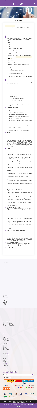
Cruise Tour (4, 303)
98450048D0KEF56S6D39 (15, 402)
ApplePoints (4, 361)
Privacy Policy (5, 339)
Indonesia (4, 288)
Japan (4, 266)
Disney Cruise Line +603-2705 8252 (8, 317)
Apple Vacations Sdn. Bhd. (14, 401)
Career (4, 332)
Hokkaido (4, 274)
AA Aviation (4, 355)
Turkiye (4, 291)
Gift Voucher (4, 333)
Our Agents (4, 330)
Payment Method (5, 360)
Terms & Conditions (6, 340)
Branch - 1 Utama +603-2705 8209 (8, 324)
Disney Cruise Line (5, 301)
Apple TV (4, 346)
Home (12, 11)
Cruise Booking (5, 304)
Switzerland (4, 283)
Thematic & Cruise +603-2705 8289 (8, 315)
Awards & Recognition (6, 331)
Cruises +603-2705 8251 (7, 316)
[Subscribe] (33, 374)
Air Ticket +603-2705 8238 (7, 318)
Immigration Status (5, 365)
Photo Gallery (5, 348)
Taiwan (4, 290)
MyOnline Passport (5, 364)
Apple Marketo (5, 353)
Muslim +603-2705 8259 (7, 319)
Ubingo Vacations (5, 354)
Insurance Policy (5, 338)
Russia (4, 275)
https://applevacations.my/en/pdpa (15, 245)
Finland (4, 272)
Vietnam (4, 292)
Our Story (4, 329)
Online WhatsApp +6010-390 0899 (8, 325)
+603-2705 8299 (9, 0)
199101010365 (20, 401)
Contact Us (15, 0)
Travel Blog (4, 347)
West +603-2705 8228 (6, 314)
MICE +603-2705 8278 (6, 321)
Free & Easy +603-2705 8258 (7, 320)
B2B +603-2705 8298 (6, 322)
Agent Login (4, 363)
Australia (4, 263)
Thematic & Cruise (5, 297)
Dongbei (4, 280)
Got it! (18, 406)
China (3, 264)
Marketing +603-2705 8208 (7, 323)
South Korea (4, 267)
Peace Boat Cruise (5, 302)
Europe (4, 265)
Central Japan (5, 271)
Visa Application (5, 362)
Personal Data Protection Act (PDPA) (20, 11)
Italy (3, 289)
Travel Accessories (6, 349)
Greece (4, 273)
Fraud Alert (4, 345)
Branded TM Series (5, 296)
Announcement (5, 344)
